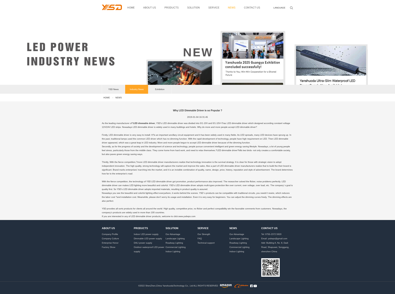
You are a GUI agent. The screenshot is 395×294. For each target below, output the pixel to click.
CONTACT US (252, 7)
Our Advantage (173, 234)
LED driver (208, 289)
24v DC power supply (191, 289)
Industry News (137, 89)
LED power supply (171, 289)
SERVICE (213, 7)
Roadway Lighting (174, 243)
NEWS (231, 7)
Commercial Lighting (176, 247)
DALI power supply (143, 243)
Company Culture (110, 238)
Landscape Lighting (175, 238)
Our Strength (204, 234)
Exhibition (159, 89)
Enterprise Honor (110, 243)
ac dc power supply (224, 289)
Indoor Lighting (173, 251)
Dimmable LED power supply (148, 238)
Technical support (206, 243)
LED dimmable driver (144, 123)
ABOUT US (149, 7)
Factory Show (108, 247)
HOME (131, 7)
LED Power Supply (244, 289)
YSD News (113, 89)
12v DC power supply (150, 289)
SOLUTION (193, 7)
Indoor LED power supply (146, 234)
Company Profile (110, 234)
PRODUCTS (171, 7)
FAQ (200, 238)
